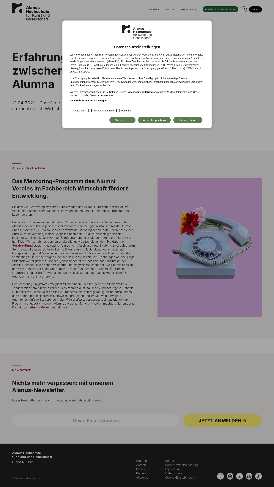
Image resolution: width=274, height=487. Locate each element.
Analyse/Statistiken (103, 110)
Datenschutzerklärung (140, 92)
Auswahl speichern (154, 120)
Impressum (107, 95)
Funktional (80, 110)
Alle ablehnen (122, 120)
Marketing (126, 110)
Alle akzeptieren (187, 120)
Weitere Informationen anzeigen (88, 100)
